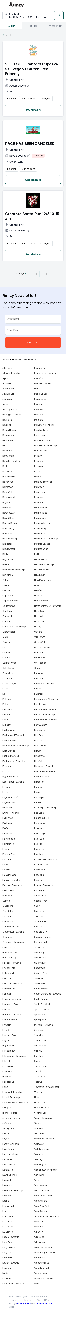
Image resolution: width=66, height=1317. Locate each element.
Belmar (5, 445)
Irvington (6, 1107)
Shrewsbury (40, 962)
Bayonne (6, 424)
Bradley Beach (9, 523)
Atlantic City (8, 393)
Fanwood (7, 833)
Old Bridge (39, 657)
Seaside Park (40, 942)
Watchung (39, 1174)
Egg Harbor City (10, 776)
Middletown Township (45, 445)
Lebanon (6, 1195)
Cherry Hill (7, 616)
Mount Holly (40, 528)
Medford (38, 419)
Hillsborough (8, 1050)
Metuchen (39, 435)
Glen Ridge (8, 911)
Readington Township (45, 807)
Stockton (39, 1035)
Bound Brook (8, 517)
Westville (38, 1226)
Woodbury (39, 1257)
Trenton (38, 1092)
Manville (38, 388)
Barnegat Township (12, 414)
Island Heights (9, 1112)
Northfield (39, 610)
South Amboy (41, 988)
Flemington (8, 843)
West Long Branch (43, 1195)
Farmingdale (8, 838)
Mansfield (39, 378)
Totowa (38, 1081)
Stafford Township (43, 1024)
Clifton (5, 647)
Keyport (6, 1138)
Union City (39, 1102)
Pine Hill (38, 740)
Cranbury (7, 678)
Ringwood (39, 828)
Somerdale (39, 967)
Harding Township (11, 998)
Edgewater (8, 766)
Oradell (37, 667)
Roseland (39, 874)
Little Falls (7, 1221)
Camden (6, 590)
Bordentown (8, 512)
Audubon (7, 398)
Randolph (39, 797)
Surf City (38, 1055)
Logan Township (10, 1236)
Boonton (6, 507)
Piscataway (40, 745)
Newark (38, 585)
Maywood (39, 414)
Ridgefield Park (41, 817)
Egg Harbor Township (13, 781)
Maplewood (40, 398)
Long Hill (6, 1252)
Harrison (6, 1009)
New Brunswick (41, 569)
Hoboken (7, 1071)
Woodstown (40, 1273)
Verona (37, 1123)
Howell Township (11, 1097)
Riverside (39, 849)
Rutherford (39, 890)
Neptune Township (44, 564)
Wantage (38, 1159)
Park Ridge (39, 678)
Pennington (40, 704)
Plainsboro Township (44, 766)
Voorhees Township (44, 1138)
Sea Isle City (40, 931)
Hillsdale (6, 1061)
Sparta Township (42, 1009)
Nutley (37, 626)
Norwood (39, 621)
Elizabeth (7, 786)
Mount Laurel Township (46, 538)
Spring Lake (40, 1019)
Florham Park (8, 854)
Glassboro (7, 905)
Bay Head (7, 419)
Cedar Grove (8, 605)
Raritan (37, 802)
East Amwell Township (13, 735)
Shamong (39, 952)
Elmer (5, 792)
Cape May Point (10, 600)
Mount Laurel (40, 533)
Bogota (6, 502)
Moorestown (40, 507)
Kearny (5, 1133)
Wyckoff (38, 1283)
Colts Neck (8, 667)
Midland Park (40, 450)
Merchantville (41, 430)
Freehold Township (12, 885)
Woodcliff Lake (41, 1262)
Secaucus (39, 947)
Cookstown (8, 673)
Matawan (39, 409)
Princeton (39, 781)
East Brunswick (10, 740)
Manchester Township (45, 373)
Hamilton (7, 978)
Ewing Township (10, 812)
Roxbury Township (43, 885)
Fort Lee (6, 859)
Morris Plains (40, 512)
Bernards (7, 471)
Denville (6, 714)
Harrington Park (10, 1004)
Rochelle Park (41, 864)
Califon (6, 585)
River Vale (39, 838)
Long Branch (8, 1247)
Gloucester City (10, 926)
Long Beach (8, 1242)
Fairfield (6, 828)
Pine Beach (39, 735)
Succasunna (40, 1045)
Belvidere (7, 450)
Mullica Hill (39, 554)
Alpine (5, 378)
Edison (5, 771)
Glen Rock (7, 916)
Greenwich (7, 936)
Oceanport (39, 652)
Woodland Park (41, 1267)
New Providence (42, 580)
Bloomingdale (9, 497)
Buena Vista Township (13, 569)
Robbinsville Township (45, 859)
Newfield (38, 590)
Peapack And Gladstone (46, 699)
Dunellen (6, 724)
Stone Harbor (41, 1040)
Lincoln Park (8, 1205)
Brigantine (7, 559)
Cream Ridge (9, 683)
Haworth (6, 1024)
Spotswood (40, 1014)
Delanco (6, 699)
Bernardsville (9, 476)
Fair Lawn (7, 823)
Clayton (6, 642)
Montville (38, 502)
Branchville (7, 533)
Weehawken (40, 1185)
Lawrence (7, 1185)
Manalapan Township (13, 1283)
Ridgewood (40, 823)
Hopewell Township (12, 1092)
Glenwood (7, 921)
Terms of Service (43, 1303)
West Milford (40, 1200)
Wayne (37, 1180)
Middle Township (43, 440)
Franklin (6, 869)
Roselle (38, 879)
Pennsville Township (44, 714)
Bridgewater (8, 548)
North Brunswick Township (47, 605)
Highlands (7, 1040)
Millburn (38, 455)
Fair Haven (7, 817)
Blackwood (8, 481)
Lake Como (8, 1148)
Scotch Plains (41, 921)
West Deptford (42, 1190)
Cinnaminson (9, 631)
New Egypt (39, 574)
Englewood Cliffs (10, 797)
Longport (7, 1257)
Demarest (7, 709)
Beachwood (8, 435)
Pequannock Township (45, 719)
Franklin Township (11, 879)
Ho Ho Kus (7, 1066)
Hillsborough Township (14, 1055)
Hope (5, 1086)
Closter (6, 657)
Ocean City (39, 636)
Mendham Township (44, 424)
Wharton (38, 1231)
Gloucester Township (13, 931)
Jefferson (7, 1123)
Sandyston (39, 911)
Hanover (6, 993)
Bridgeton (7, 543)
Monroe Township (43, 481)
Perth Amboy (40, 724)
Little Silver (7, 1226)
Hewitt (5, 1030)
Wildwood (39, 1236)
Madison (6, 1273)
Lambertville (8, 1164)
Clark (5, 636)
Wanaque (39, 1154)
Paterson (39, 693)
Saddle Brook (41, 895)
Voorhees (39, 1133)
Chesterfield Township (14, 626)
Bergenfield (8, 455)
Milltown (38, 466)
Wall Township (41, 1148)
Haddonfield (8, 967)
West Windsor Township (46, 1216)
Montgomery (40, 492)
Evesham (7, 807)
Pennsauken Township (45, 709)
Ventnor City (40, 1112)
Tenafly (38, 1071)
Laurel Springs (9, 1174)
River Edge (39, 833)
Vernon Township (43, 1118)
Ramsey (38, 792)
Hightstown (8, 1045)
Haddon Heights (10, 957)
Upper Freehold (42, 1107)
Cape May (7, 595)
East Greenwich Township (15, 745)
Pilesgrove (39, 729)
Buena (5, 564)
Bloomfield (7, 492)
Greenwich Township (13, 942)
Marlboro (38, 404)
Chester (6, 621)
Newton (38, 595)
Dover (5, 719)
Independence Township (15, 1102)
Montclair (39, 486)
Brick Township (10, 538)
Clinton (6, 652)
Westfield (39, 1221)
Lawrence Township (12, 1190)
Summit (38, 1050)
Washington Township (45, 1169)
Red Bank (39, 812)
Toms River (40, 1076)
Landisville (7, 1169)
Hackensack (8, 947)
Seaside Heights (42, 936)
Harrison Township (11, 1014)
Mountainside (41, 548)
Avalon (5, 404)
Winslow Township (43, 1247)
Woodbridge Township (45, 1252)
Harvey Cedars (9, 1019)
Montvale (39, 497)
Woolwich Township (44, 1278)
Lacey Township (10, 1143)
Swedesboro (40, 1066)
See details (33, 109)
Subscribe (33, 342)
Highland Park (9, 1035)
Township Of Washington (47, 1086)
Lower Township (10, 1262)
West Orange (41, 1211)
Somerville (39, 983)
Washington (40, 1164)
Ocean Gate (40, 642)
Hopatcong (8, 1081)
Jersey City (8, 1128)
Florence (6, 849)
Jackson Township (11, 1118)
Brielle (5, 554)
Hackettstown (9, 952)
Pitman (37, 750)
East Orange (8, 750)
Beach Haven (9, 430)
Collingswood (9, 662)
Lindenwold (8, 1216)
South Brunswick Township (47, 993)
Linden (5, 1211)
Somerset (39, 978)
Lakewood (7, 1159)
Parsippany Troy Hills (44, 683)
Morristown (40, 517)
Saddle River (40, 900)
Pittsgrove (39, 755)
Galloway (7, 895)
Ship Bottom (40, 957)
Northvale (39, 616)
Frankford (7, 864)
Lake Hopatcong (10, 1154)
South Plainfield (42, 1004)
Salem (37, 905)
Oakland (38, 631)
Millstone (39, 460)
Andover (6, 383)
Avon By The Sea (10, 409)
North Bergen (41, 600)
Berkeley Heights (11, 460)
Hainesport (8, 973)
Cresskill (6, 688)
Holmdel (6, 1076)
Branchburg (8, 528)
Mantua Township (43, 383)
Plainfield (38, 761)
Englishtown (8, 802)
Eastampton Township (13, 761)
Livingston (7, 1231)
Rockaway (39, 869)
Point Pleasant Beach (45, 771)
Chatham (7, 610)
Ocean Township (42, 647)
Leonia (5, 1200)
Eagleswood (8, 729)
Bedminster (8, 440)
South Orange (41, 998)
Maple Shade (40, 393)
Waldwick (39, 1143)
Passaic (38, 688)
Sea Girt (38, 926)
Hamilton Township (12, 983)
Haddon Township (11, 962)
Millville (37, 471)
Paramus (38, 673)
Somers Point (41, 973)
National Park (40, 559)
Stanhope (39, 1030)
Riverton (38, 854)
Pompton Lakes (42, 776)
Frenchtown (8, 890)
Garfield (6, 900)
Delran (5, 704)
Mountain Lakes (42, 543)
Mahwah (6, 1278)
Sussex (38, 1061)
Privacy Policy (24, 1303)
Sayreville (39, 916)
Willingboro (40, 1242)
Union (37, 1097)
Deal (4, 693)
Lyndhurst (7, 1267)
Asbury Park (8, 388)
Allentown (7, 367)
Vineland (38, 1128)
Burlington (7, 574)
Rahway (38, 786)
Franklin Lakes (9, 874)
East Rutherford (10, 755)
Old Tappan (40, 662)
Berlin (5, 466)
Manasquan (40, 367)
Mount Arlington (42, 523)
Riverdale (39, 843)
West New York (41, 1205)
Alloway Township (11, 373)
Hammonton (8, 988)
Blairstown (7, 486)
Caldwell (6, 580)
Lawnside (7, 1180)
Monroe (38, 476)
